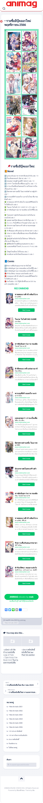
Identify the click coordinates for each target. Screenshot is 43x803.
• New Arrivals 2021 (15, 707)
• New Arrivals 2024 (15, 719)
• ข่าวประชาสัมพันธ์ (15, 731)
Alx (33, 790)
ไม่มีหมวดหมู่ (13, 747)
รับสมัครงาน (13, 743)
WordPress (21, 790)
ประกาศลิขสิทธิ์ (14, 739)
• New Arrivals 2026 (15, 727)
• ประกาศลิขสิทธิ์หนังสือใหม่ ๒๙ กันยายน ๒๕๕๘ (28, 652)
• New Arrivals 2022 (15, 711)
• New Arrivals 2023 (11, 623)
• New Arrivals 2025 (15, 723)
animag (22, 620)
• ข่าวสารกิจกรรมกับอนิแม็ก (18, 735)
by (21, 597)
